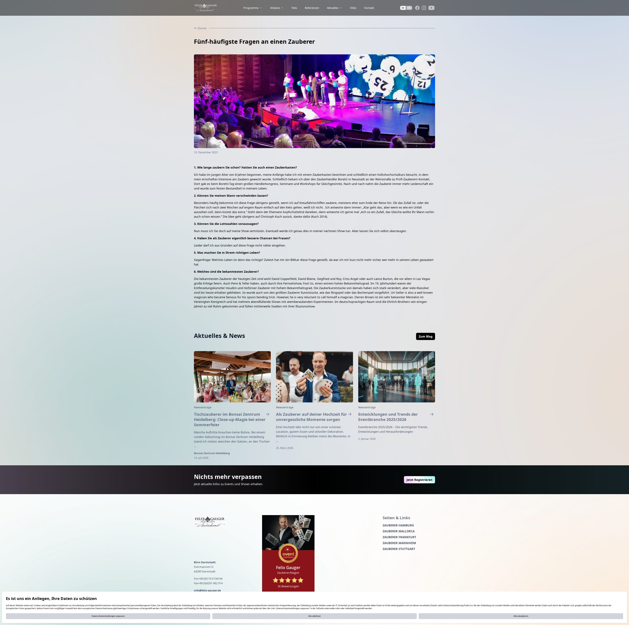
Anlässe (275, 8)
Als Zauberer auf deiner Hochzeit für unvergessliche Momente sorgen (311, 417)
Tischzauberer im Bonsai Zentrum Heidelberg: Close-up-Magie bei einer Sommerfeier (230, 419)
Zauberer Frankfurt (399, 537)
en (409, 7)
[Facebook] (417, 7)
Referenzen (312, 8)
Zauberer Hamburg (398, 525)
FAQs (353, 8)
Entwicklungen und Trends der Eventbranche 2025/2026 (388, 417)
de (402, 7)
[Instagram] (424, 7)
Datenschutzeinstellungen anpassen (108, 616)
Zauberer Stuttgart (399, 549)
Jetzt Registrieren (419, 480)
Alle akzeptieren (521, 616)
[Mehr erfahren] (232, 376)
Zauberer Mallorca (399, 531)
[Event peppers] (288, 554)
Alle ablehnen (314, 616)
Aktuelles (332, 8)
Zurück (202, 28)
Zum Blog (425, 336)
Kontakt (369, 8)
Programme (250, 8)
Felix (294, 8)
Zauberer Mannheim (399, 543)
